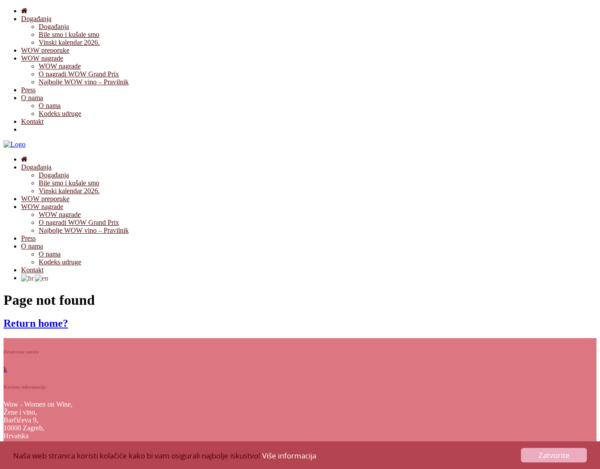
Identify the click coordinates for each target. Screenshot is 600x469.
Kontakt (32, 121)
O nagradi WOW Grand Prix (79, 74)
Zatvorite (554, 455)
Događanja (36, 18)
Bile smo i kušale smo (69, 34)
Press (28, 90)
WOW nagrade (42, 58)
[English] (42, 277)
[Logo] (14, 144)
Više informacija (289, 456)
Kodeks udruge (60, 113)
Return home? (36, 323)
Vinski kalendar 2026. (69, 42)
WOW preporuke (45, 50)
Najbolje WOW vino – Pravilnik (84, 82)
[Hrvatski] (28, 277)
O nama (32, 97)
